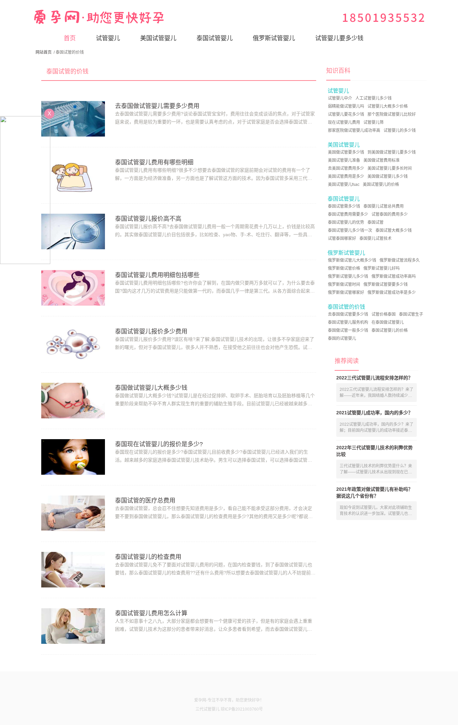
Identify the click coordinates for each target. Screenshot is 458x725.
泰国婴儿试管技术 (375, 238)
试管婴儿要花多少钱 (346, 114)
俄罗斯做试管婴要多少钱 (385, 284)
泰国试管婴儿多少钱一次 (350, 230)
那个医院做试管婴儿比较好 (391, 114)
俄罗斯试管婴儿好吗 (381, 268)
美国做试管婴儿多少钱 (387, 176)
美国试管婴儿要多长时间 (389, 168)
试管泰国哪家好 (342, 238)
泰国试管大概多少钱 (394, 230)
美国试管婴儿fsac (343, 184)
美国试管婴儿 (158, 38)
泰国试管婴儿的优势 (346, 222)
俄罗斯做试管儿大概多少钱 (352, 260)
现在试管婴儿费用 (344, 122)
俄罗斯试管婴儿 (274, 38)
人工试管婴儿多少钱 (373, 98)
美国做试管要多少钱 (346, 152)
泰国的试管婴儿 (342, 338)
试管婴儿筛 (373, 122)
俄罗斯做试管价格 (344, 268)
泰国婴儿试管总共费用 (383, 206)
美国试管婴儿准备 (344, 160)
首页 (70, 38)
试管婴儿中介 (340, 98)
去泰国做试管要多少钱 (348, 314)
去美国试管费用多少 (346, 168)
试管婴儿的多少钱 (400, 130)
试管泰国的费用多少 (389, 214)
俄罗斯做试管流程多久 (400, 260)
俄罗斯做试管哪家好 (346, 292)
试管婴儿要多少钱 (339, 38)
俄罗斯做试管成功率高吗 (393, 276)
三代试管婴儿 (207, 709)
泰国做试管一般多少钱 (348, 330)
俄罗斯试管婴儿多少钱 (348, 276)
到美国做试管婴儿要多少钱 (391, 152)
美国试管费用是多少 (346, 176)
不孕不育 (224, 700)
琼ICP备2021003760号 (242, 709)
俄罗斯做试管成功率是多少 (391, 292)
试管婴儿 (108, 38)
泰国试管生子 (411, 314)
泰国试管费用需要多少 (348, 214)
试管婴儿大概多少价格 (387, 106)
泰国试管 (375, 222)
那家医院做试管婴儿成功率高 (354, 130)
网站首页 (44, 52)
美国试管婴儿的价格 (381, 184)
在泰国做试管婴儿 (387, 322)
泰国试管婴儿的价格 (389, 330)
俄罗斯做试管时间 (344, 284)
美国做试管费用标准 (381, 160)
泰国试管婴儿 (214, 38)
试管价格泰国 (383, 314)
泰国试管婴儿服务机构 (348, 322)
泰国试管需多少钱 (344, 206)
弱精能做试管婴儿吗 (346, 106)
